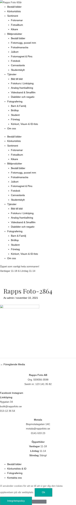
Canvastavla (18, 65)
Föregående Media (12, 364)
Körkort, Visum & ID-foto (24, 124)
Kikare (14, 29)
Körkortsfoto (14, 11)
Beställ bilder (14, 6)
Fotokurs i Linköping (22, 83)
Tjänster (11, 74)
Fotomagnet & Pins (21, 56)
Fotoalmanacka (19, 47)
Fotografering (14, 101)
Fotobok (15, 61)
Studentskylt (18, 70)
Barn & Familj (18, 106)
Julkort (14, 52)
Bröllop (15, 110)
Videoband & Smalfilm (23, 92)
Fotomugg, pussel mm (23, 43)
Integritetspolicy (16, 501)
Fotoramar (17, 20)
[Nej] (39, 502)
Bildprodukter (14, 34)
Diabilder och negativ (22, 97)
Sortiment (12, 16)
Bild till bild (17, 79)
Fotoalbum (17, 25)
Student (15, 115)
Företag (15, 119)
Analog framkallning (22, 88)
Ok (43, 492)
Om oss (11, 128)
